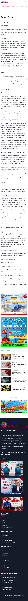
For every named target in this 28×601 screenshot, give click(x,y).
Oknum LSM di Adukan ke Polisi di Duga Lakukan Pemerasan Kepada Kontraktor (19, 365)
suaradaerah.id (5, 567)
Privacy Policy (5, 525)
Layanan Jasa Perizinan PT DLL (9, 542)
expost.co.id (5, 553)
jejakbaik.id (4, 562)
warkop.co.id (5, 555)
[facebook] (2, 598)
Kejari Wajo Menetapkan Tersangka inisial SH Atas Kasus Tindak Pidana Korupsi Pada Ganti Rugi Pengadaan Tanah (19, 357)
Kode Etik (4, 520)
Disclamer (4, 523)
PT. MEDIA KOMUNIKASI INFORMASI (10, 578)
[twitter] (4, 598)
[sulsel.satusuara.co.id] (4, 2)
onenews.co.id (5, 558)
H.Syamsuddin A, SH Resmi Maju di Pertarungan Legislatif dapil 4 (19, 373)
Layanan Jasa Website (7, 540)
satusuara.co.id (5, 560)
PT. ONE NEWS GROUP (7, 582)
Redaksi (4, 518)
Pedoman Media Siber (7, 527)
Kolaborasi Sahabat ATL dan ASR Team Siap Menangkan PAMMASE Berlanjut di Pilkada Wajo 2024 (19, 388)
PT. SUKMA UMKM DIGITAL (8, 587)
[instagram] (10, 598)
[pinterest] (8, 598)
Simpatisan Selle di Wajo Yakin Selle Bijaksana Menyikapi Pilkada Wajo (19, 380)
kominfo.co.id (5, 550)
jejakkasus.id (5, 565)
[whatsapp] (6, 598)
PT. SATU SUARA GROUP (7, 585)
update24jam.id (5, 570)
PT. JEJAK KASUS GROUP (7, 580)
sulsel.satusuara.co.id (18, 595)
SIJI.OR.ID (4, 458)
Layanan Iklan (5, 535)
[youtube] (13, 598)
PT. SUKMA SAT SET (6, 590)
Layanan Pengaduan (6, 538)
